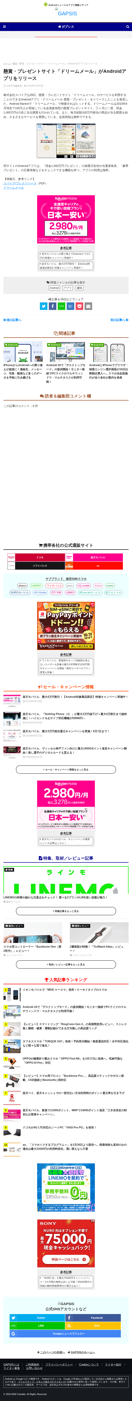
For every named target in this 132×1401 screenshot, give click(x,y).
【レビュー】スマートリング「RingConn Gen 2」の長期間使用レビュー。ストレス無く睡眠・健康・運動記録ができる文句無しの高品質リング (75, 1026)
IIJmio (98, 585)
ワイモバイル (54, 585)
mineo (110, 585)
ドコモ (39, 557)
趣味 (15, 63)
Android (54, 287)
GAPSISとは (11, 1364)
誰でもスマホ (113, 592)
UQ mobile (84, 585)
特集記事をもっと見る (67, 911)
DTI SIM (56, 592)
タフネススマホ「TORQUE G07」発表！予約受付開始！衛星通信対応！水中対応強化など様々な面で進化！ (75, 1043)
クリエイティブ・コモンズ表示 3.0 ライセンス (41, 1382)
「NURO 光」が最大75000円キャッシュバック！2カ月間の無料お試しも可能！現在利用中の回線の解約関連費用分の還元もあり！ (66, 1282)
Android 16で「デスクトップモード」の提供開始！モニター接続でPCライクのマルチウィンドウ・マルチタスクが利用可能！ (65, 373)
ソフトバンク (40, 565)
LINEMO (36, 585)
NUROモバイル (20, 592)
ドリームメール (13, 187)
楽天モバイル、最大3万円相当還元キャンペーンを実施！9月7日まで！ (66, 731)
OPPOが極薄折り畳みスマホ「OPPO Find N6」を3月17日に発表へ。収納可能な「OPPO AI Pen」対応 (73, 1060)
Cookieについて (89, 1364)
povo (70, 585)
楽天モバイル (98, 557)
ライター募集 (11, 1368)
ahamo (22, 585)
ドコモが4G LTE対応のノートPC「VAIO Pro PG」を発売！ (60, 1127)
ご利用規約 (32, 1364)
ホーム (7, 63)
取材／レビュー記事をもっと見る (67, 964)
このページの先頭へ (52, 1352)
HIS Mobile (40, 592)
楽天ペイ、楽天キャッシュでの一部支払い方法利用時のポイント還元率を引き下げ (73, 1093)
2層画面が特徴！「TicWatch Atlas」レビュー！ (97, 948)
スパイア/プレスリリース (19, 183)
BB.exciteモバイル (90, 592)
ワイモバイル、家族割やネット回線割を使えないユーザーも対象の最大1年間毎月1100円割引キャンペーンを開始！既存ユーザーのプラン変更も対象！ (65, 666)
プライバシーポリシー (59, 1364)
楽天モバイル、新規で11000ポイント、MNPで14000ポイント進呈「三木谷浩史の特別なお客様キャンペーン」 (75, 1112)
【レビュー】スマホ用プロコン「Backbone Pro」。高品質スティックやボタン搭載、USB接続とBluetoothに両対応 (73, 1077)
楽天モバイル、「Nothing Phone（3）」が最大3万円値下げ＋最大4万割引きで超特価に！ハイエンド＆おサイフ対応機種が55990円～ (75, 716)
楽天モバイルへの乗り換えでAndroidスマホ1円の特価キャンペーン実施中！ (65, 255)
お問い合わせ (34, 1368)
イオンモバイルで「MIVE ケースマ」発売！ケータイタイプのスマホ (65, 989)
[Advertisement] (66, 51)
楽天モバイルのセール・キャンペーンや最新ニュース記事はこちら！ (65, 841)
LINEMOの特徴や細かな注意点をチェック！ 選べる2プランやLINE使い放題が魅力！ (55, 897)
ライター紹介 (113, 1364)
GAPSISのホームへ (83, 1352)
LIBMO (70, 592)
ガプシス (68, 26)
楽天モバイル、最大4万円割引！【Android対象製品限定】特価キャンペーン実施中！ (65, 265)
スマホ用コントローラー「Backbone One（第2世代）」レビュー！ (32, 948)
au (98, 565)
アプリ (68, 287)
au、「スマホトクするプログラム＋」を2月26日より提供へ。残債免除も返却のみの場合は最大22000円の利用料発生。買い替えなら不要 (75, 1146)
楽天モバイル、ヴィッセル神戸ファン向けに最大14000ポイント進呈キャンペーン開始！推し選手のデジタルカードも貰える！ (75, 750)
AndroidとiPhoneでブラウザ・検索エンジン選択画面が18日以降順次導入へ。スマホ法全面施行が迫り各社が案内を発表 (108, 371)
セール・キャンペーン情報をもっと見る (67, 769)
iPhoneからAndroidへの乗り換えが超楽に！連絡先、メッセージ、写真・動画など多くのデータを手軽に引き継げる (23, 371)
